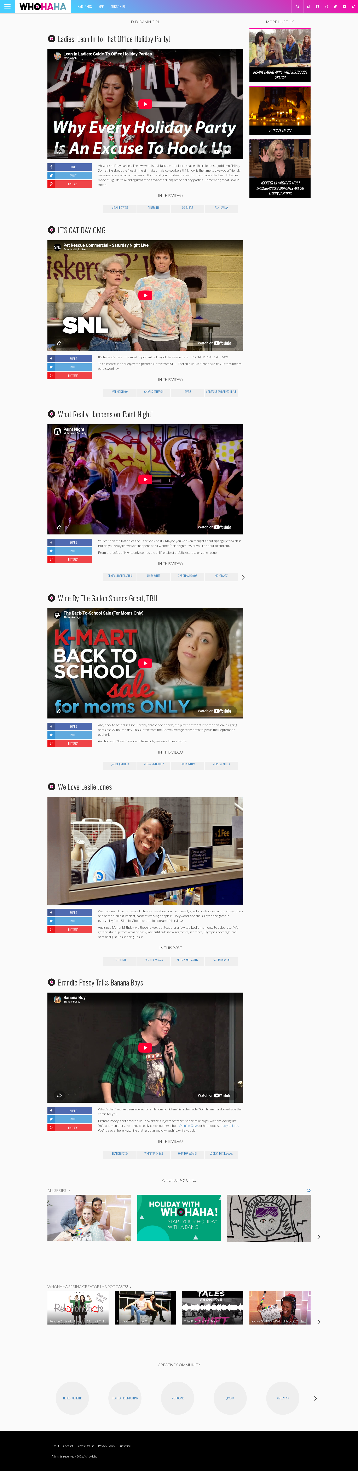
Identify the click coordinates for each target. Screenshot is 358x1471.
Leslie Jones (120, 959)
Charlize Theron (153, 391)
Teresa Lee (153, 207)
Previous (98, 577)
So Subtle (187, 207)
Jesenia (230, 1398)
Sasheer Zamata (154, 959)
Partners (85, 6)
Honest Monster (72, 1398)
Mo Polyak (178, 1398)
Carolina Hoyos (187, 575)
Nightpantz (221, 575)
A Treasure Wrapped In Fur (221, 391)
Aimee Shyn (283, 1398)
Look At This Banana (221, 1153)
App (101, 6)
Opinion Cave (188, 1125)
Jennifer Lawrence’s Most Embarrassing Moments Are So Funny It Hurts (280, 188)
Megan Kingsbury (154, 764)
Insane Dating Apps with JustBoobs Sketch (280, 74)
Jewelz (187, 391)
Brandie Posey (120, 1153)
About (55, 1446)
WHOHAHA (43, 6)
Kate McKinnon (120, 391)
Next (243, 577)
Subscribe (118, 6)
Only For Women (187, 1153)
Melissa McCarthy (187, 959)
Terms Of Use (85, 1446)
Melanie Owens (120, 207)
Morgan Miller (221, 764)
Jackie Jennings (120, 764)
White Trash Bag (153, 1153)
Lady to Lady (230, 1125)
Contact (68, 1446)
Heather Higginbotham (125, 1398)
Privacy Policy (106, 1446)
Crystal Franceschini (120, 575)
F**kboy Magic (280, 130)
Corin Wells (188, 764)
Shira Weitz (153, 575)
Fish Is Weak (221, 207)
